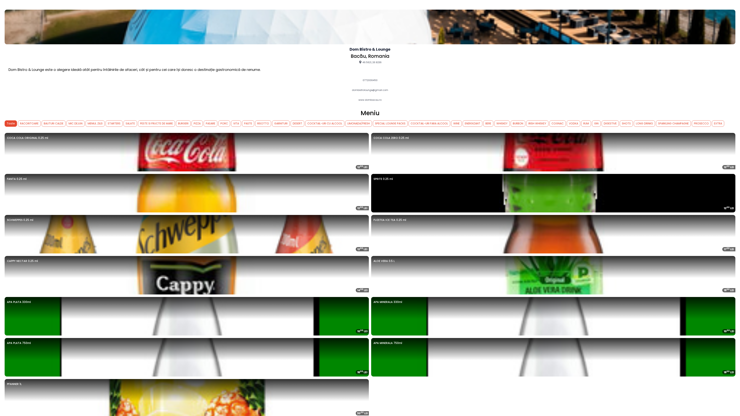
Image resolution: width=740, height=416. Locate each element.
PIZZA (197, 123)
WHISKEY (502, 123)
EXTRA (718, 123)
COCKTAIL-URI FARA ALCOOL (429, 123)
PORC (224, 123)
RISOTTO (263, 123)
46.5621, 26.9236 (372, 62)
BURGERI (183, 123)
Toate (11, 123)
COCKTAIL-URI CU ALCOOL (324, 123)
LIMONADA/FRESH (358, 123)
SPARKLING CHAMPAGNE (673, 123)
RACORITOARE (29, 123)
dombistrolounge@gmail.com (370, 90)
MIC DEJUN (75, 123)
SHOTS (626, 123)
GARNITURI (281, 123)
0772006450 (370, 80)
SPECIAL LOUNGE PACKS (390, 123)
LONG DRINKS (644, 123)
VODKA (573, 123)
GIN (596, 123)
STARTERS (114, 123)
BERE (488, 123)
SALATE (130, 123)
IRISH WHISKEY (537, 123)
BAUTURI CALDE (53, 123)
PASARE (210, 123)
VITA (236, 123)
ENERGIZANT (472, 123)
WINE (456, 123)
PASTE (248, 123)
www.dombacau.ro (370, 100)
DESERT (297, 123)
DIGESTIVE (610, 123)
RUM (586, 123)
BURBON (518, 123)
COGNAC (558, 123)
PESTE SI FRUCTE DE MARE (156, 123)
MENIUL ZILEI (95, 123)
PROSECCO (701, 123)
